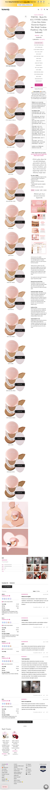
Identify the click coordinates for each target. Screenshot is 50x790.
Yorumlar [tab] (5, 583)
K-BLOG (15, 764)
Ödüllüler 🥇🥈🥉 (5, 780)
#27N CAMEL (38, 69)
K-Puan (3, 765)
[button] (25, 16)
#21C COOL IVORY (38, 51)
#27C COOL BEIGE (38, 67)
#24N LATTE (38, 60)
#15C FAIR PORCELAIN (38, 45)
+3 (12, 661)
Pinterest (29, 769)
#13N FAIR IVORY (38, 42)
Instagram (29, 770)
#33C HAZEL (38, 76)
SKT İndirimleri (5, 770)
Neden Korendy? (17, 777)
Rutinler (15, 783)
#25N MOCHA (39, 65)
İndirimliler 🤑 (4, 779)
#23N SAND (38, 58)
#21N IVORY (38, 54)
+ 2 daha (37, 691)
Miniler (3, 777)
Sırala (34, 591)
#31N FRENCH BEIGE (38, 74)
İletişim (15, 778)
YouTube (29, 774)
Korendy (44, 764)
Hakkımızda (16, 775)
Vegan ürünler (4, 772)
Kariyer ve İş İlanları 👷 (18, 781)
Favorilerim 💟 (5, 764)
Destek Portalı (16, 770)
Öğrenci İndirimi (17, 780)
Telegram (29, 764)
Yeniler (3, 775)
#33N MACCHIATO (38, 78)
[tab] (33, 190)
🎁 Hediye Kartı (5, 767)
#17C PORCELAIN (38, 47)
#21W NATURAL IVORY (38, 56)
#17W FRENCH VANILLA (39, 49)
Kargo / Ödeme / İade (18, 769)
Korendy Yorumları (5, 774)
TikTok (28, 772)
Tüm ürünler (4, 769)
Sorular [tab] (12, 583)
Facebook (29, 765)
